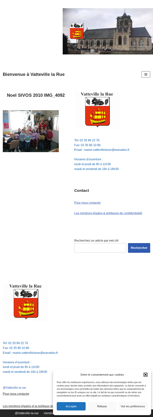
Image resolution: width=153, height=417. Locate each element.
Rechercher (139, 247)
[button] (145, 375)
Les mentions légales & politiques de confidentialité (108, 213)
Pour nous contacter (87, 202)
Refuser (102, 406)
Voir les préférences (133, 406)
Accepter (71, 406)
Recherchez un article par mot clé (96, 240)
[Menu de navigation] (145, 74)
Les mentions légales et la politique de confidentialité (38, 406)
